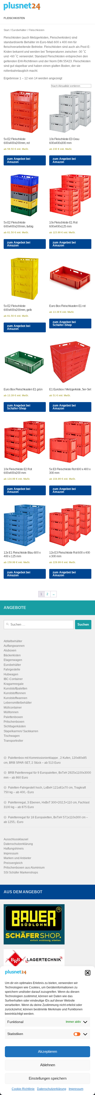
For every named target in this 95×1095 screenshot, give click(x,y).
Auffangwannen (14, 646)
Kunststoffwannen (15, 698)
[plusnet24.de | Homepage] (31, 6)
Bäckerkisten (12, 655)
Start (6, 30)
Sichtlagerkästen (15, 726)
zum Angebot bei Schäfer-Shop (64, 323)
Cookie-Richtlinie (23, 1089)
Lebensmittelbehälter (18, 702)
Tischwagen (12, 736)
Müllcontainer (13, 707)
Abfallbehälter (13, 641)
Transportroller (13, 740)
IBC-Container (13, 679)
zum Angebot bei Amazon (18, 160)
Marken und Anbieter (17, 858)
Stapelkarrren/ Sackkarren (21, 731)
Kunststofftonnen (15, 693)
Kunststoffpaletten (15, 688)
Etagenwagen (13, 660)
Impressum (76, 1089)
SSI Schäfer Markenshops (21, 872)
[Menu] (89, 6)
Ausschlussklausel (16, 839)
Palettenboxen (13, 717)
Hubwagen (11, 674)
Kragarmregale (14, 684)
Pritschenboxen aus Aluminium (24, 867)
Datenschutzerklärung (51, 1089)
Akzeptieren (47, 1051)
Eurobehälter (19, 30)
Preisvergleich (13, 863)
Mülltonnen (11, 712)
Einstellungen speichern (47, 1078)
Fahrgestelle (12, 669)
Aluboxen (10, 650)
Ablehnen (47, 1065)
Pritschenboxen (14, 721)
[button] (87, 972)
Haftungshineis (14, 848)
